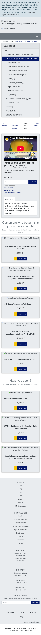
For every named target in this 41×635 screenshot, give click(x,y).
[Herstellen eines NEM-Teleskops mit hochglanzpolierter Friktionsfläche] (20, 269)
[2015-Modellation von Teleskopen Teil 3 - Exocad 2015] (20, 239)
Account (20, 499)
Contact (20, 485)
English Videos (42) (12, 103)
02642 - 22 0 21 (21, 580)
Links (20, 492)
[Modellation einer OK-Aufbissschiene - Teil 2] (20, 353)
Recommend (8, 188)
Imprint (20, 516)
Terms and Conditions (20, 519)
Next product (36, 124)
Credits (20, 536)
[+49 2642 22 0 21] (23, 28)
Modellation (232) (14, 62)
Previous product (15, 126)
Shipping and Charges (20, 526)
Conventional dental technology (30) (18, 99)
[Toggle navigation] (37, 36)
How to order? (20, 533)
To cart (33, 182)
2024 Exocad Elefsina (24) (17, 70)
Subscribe (35, 602)
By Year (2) (12, 95)
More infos (22, 258)
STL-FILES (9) (10, 111)
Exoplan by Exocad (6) (16, 82)
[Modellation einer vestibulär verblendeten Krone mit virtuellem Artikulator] (20, 448)
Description (9, 199)
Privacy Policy (21, 523)
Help (20, 489)
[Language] (29, 28)
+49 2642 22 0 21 (20, 575)
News (21, 543)
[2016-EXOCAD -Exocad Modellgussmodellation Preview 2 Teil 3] (20, 324)
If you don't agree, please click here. (18, 13)
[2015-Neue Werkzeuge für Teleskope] (20, 298)
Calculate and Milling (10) (17, 74)
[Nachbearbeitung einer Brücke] (20, 392)
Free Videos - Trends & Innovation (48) (19, 54)
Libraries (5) (9, 107)
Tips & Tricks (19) (14, 87)
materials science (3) (15, 91)
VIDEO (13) (8, 50)
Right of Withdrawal (20, 529)
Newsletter (20, 540)
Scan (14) (11, 78)
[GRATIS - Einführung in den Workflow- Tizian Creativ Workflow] (20, 418)
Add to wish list (9, 190)
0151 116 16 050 (20, 590)
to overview (4, 124)
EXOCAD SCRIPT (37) (13, 115)
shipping (36, 622)
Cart (20, 495)
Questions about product (12, 192)
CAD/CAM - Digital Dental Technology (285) (21, 58)
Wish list (20, 502)
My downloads (20, 506)
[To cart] (16, 258)
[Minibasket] (37, 28)
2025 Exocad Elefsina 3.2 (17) (18, 66)
